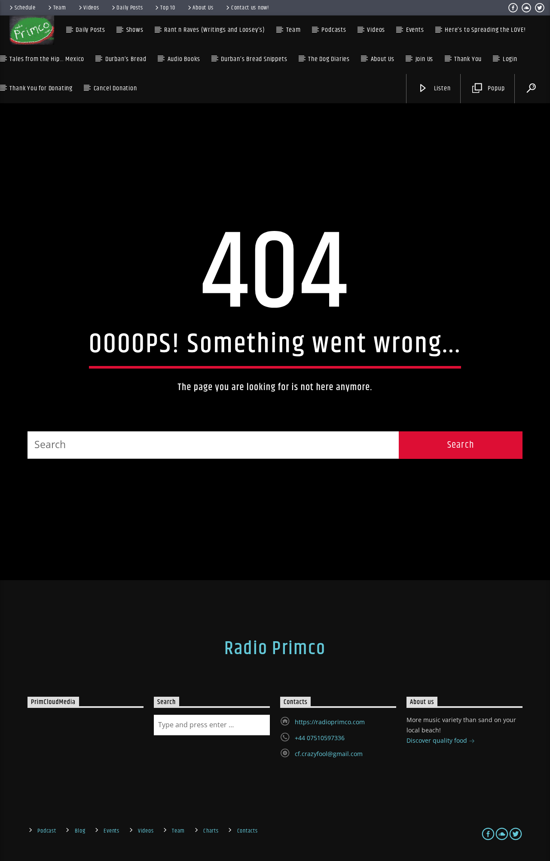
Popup (495, 88)
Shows (135, 30)
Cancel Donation (115, 88)
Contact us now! (250, 7)
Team (59, 7)
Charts (210, 831)
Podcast (46, 831)
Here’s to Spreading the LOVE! (485, 30)
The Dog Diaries (329, 59)
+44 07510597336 (320, 738)
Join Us (425, 59)
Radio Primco (275, 648)
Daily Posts (129, 7)
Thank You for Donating (41, 88)
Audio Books (184, 59)
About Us (203, 7)
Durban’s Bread (126, 59)
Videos (91, 7)
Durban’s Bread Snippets (254, 59)
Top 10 (167, 7)
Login (510, 59)
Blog (80, 831)
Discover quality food (437, 740)
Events (111, 831)
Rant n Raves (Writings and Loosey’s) (214, 30)
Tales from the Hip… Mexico (46, 59)
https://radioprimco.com (330, 722)
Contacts (247, 831)
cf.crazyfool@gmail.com (329, 754)
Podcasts (333, 30)
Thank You (468, 59)
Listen (441, 88)
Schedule (25, 7)
